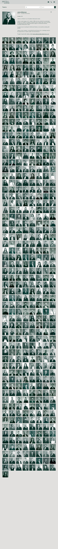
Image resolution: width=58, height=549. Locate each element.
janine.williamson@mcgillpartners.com (41, 34)
